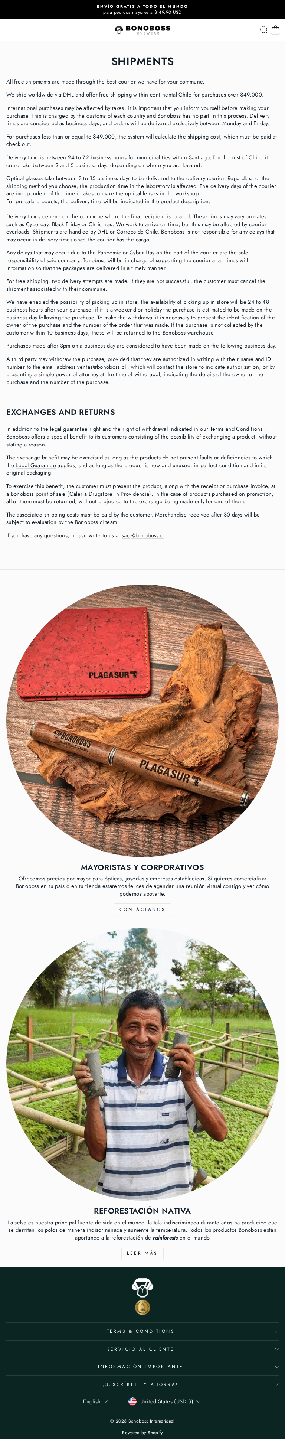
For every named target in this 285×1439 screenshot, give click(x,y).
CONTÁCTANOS (142, 909)
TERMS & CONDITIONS (141, 1331)
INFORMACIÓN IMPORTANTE (140, 1366)
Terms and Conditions (236, 429)
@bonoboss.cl (147, 535)
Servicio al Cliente (140, 1349)
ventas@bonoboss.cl (101, 367)
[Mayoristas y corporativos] (142, 721)
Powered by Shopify (142, 1432)
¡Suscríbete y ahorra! (140, 1384)
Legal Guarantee (36, 465)
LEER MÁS (142, 1253)
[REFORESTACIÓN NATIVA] (142, 1064)
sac (126, 535)
